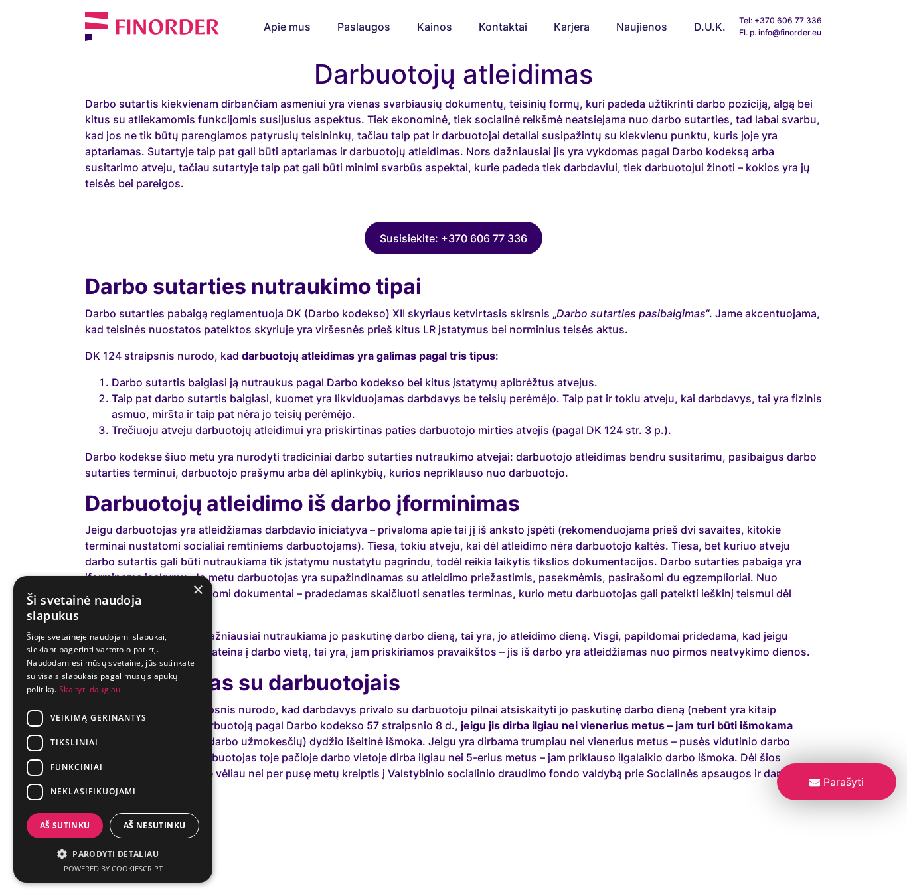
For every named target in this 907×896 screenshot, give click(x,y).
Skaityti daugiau (90, 689)
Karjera (572, 26)
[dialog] (112, 729)
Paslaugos (363, 26)
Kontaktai (503, 26)
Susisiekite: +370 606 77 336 (453, 238)
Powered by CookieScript (113, 868)
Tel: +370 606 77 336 (780, 20)
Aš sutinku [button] (65, 825)
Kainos (434, 26)
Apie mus (287, 26)
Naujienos (641, 26)
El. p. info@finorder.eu (780, 32)
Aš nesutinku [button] (155, 825)
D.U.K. (710, 26)
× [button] (198, 590)
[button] (113, 853)
